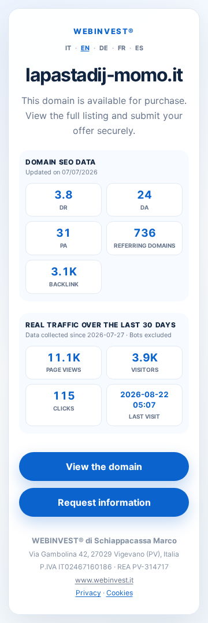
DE (103, 48)
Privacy (88, 592)
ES (139, 48)
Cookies (119, 592)
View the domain (104, 466)
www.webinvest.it (104, 580)
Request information (104, 502)
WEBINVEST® (104, 31)
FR (121, 48)
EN (85, 48)
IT (68, 48)
